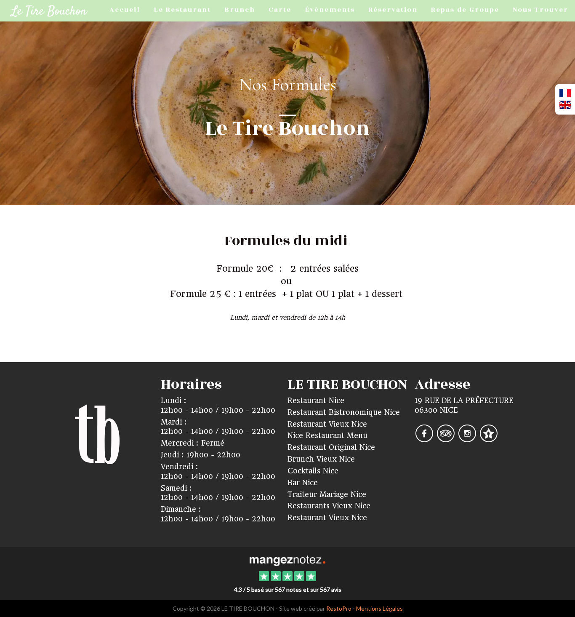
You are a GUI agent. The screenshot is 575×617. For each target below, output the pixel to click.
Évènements (330, 10)
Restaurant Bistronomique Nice (344, 412)
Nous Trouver (540, 10)
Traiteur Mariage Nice (327, 494)
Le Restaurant (182, 10)
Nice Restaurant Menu (327, 435)
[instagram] (468, 439)
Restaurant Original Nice (331, 447)
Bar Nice (303, 482)
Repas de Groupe (465, 10)
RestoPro (338, 608)
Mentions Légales (379, 608)
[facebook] (425, 439)
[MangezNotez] (488, 439)
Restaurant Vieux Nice (327, 424)
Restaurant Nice (316, 400)
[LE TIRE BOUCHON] (287, 560)
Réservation (393, 10)
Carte (280, 10)
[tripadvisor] (447, 439)
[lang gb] (565, 105)
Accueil (124, 10)
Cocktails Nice (313, 471)
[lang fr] (565, 93)
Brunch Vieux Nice (321, 459)
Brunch (239, 10)
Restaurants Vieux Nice (329, 506)
